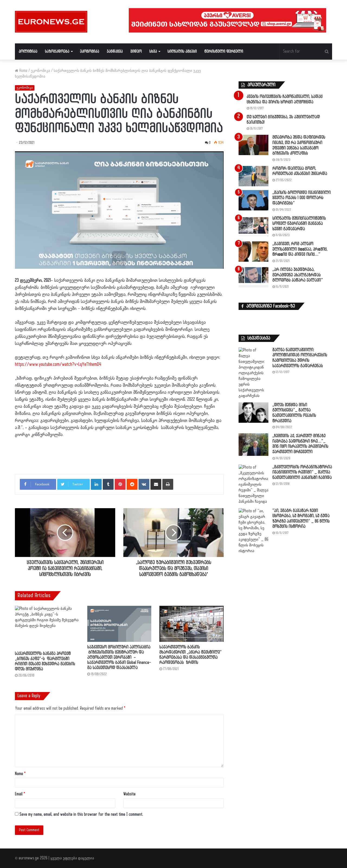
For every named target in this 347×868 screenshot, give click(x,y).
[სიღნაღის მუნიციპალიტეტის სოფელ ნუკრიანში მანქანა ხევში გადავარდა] (253, 226)
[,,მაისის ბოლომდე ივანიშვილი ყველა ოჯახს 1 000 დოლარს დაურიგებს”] (253, 200)
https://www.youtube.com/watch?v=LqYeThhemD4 (58, 364)
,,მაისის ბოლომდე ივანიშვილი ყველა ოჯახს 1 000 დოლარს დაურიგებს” (301, 198)
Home (22, 71)
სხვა (153, 51)
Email (20, 794)
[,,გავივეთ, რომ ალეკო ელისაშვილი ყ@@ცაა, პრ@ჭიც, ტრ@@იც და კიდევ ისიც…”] (253, 251)
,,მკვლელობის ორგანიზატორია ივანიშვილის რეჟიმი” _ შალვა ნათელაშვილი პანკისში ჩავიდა (302, 472)
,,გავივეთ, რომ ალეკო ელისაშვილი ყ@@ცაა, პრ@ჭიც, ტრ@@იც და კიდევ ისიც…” (299, 249)
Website (129, 794)
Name (20, 774)
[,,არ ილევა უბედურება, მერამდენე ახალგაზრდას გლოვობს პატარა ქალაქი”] (253, 277)
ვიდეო (136, 51)
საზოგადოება (57, 51)
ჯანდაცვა (115, 51)
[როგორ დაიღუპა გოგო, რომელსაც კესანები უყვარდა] (253, 176)
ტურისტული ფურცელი (223, 51)
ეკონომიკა (89, 51)
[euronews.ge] (51, 22)
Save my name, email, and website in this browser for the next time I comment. (81, 814)
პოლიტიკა (28, 51)
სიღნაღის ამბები (182, 51)
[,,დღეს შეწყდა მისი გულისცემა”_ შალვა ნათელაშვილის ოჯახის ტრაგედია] (253, 412)
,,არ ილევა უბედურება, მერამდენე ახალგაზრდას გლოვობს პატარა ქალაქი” (297, 275)
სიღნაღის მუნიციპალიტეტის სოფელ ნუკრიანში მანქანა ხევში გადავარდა (299, 223)
